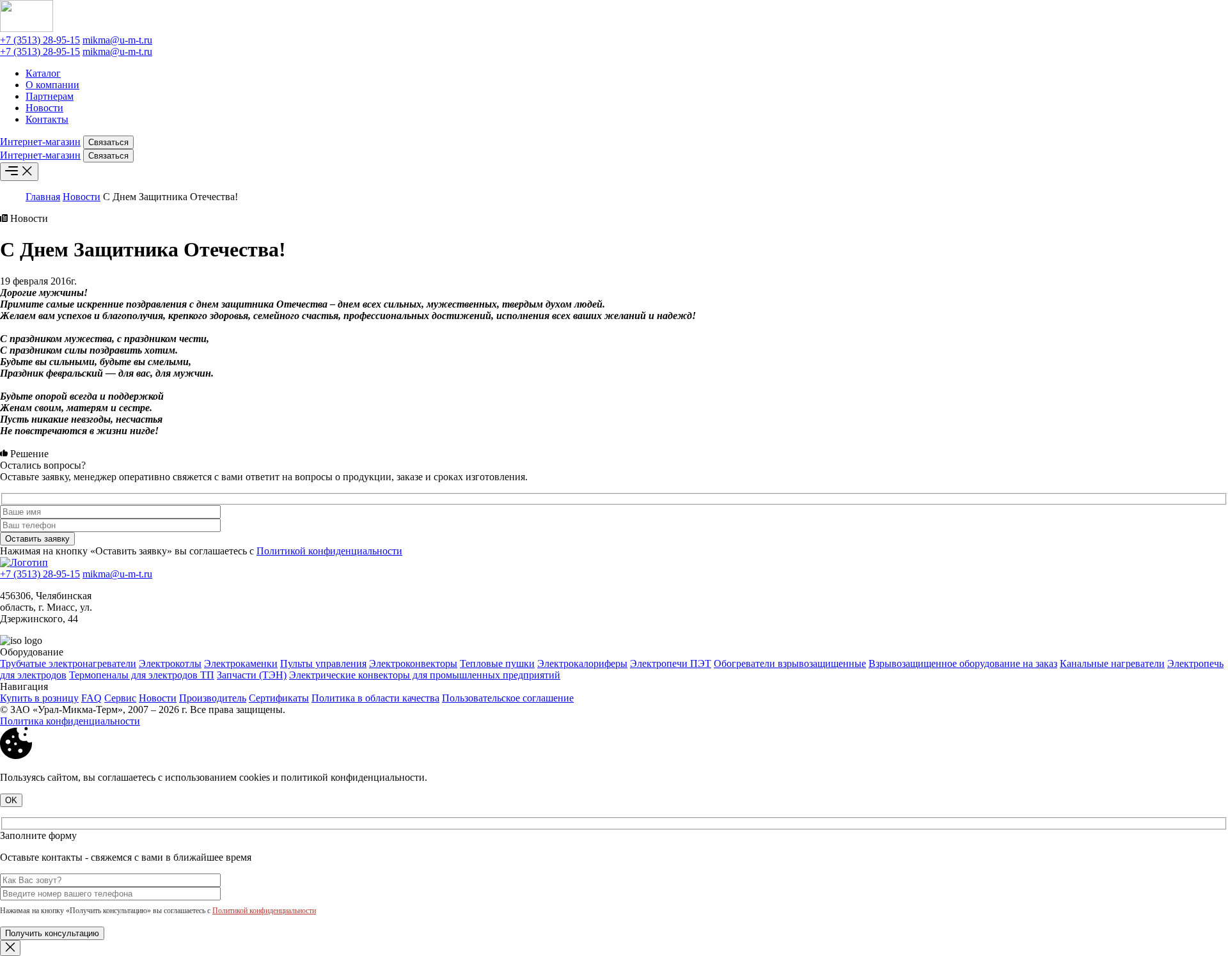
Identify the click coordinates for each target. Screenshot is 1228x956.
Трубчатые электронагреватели (68, 663)
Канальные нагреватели (1112, 663)
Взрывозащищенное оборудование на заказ (963, 663)
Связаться (108, 142)
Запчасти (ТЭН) (252, 675)
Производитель (212, 698)
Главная (43, 196)
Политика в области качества (375, 698)
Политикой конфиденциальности (329, 550)
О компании (52, 84)
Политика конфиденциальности (70, 721)
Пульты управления (323, 663)
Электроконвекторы (413, 663)
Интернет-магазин (40, 141)
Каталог (43, 73)
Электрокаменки (241, 663)
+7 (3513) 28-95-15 (40, 40)
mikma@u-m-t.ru (117, 40)
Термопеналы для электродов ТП (141, 675)
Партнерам (50, 96)
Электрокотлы (170, 663)
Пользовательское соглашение (508, 698)
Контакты (47, 119)
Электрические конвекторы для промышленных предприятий (424, 675)
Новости (44, 107)
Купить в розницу (39, 698)
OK (11, 800)
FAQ (91, 698)
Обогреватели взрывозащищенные (790, 663)
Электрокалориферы (582, 663)
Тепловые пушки (497, 663)
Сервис (120, 698)
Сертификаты (279, 698)
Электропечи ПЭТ (670, 663)
